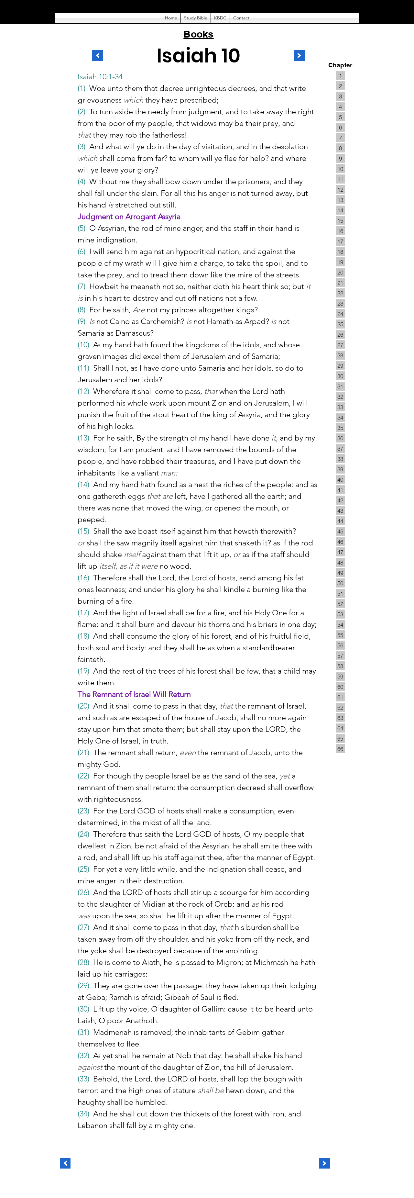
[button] (196, 18)
